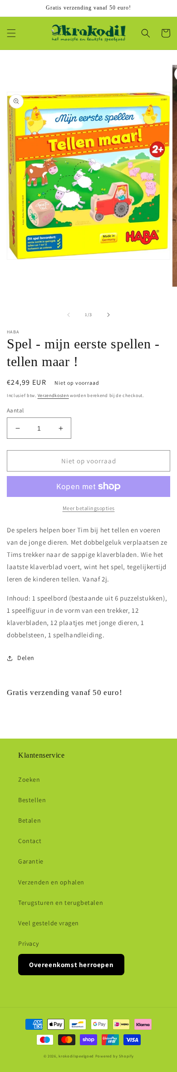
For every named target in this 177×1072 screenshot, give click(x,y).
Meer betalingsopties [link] (89, 508)
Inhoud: (18, 598)
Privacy (28, 943)
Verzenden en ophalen (51, 882)
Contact (29, 841)
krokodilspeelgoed (76, 1055)
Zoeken (29, 779)
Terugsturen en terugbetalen (60, 902)
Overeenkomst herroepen (71, 964)
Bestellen (32, 800)
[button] (11, 33)
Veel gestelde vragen (48, 923)
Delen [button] (25, 658)
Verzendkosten (53, 395)
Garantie (31, 861)
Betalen (29, 820)
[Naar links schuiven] (69, 315)
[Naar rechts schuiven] (108, 315)
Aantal (15, 410)
